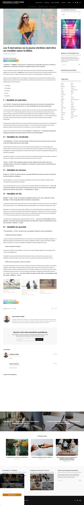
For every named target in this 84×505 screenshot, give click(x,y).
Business (63, 86)
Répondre (55, 354)
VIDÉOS (69, 2)
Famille (72, 93)
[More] (17, 61)
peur (62, 104)
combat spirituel (74, 89)
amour (72, 83)
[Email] (15, 61)
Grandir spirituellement (9, 53)
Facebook (73, 3)
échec (62, 117)
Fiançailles (63, 94)
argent (62, 84)
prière (72, 104)
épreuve (62, 119)
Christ (62, 88)
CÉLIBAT (63, 2)
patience (72, 102)
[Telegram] (12, 61)
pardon (62, 102)
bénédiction (73, 86)
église (72, 117)
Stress (72, 112)
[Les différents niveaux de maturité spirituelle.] (48, 284)
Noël (62, 101)
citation (72, 88)
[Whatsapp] (10, 61)
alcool (62, 83)
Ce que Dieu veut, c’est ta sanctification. (17, 457)
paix (72, 101)
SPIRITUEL (46, 2)
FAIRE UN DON (39, 2)
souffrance (63, 112)
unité (62, 116)
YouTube (77, 3)
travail (72, 114)
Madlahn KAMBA (14, 354)
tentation (63, 114)
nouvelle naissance (75, 99)
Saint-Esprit (63, 107)
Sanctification (73, 109)
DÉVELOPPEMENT (55, 2)
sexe (62, 111)
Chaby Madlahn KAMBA (18, 316)
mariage (62, 99)
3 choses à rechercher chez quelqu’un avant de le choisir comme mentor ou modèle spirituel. (29, 291)
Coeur (62, 89)
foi (71, 94)
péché (62, 106)
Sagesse (72, 106)
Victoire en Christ (74, 116)
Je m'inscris (13, 494)
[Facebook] (4, 61)
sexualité (73, 111)
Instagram (75, 3)
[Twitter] (7, 61)
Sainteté (72, 107)
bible (72, 84)
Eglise (72, 91)
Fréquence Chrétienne (13, 2)
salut (62, 109)
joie (72, 96)
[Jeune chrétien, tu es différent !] (11, 284)
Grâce (62, 96)
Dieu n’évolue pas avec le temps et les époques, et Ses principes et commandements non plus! (67, 459)
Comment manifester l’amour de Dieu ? (42, 457)
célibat (62, 91)
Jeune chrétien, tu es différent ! (9, 289)
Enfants (62, 93)
